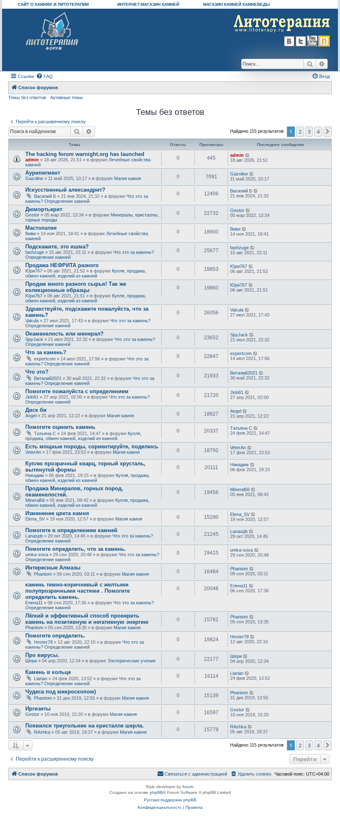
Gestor (32, 214)
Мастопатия (41, 228)
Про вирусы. (42, 655)
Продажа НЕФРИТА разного (62, 265)
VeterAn (33, 452)
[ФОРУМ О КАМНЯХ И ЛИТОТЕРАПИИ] (52, 31)
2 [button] (300, 131)
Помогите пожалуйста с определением (77, 391)
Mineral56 (35, 500)
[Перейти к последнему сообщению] (247, 155)
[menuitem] (44, 76)
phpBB (156, 792)
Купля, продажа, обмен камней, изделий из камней (85, 273)
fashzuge (34, 252)
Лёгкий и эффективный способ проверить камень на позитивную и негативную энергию (86, 619)
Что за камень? (45, 352)
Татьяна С (45, 433)
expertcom (45, 358)
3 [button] (309, 131)
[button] (327, 131)
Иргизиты (38, 708)
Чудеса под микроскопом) (60, 691)
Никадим (34, 475)
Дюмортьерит (43, 209)
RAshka (42, 732)
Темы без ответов (27, 97)
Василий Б (45, 196)
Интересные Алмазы (52, 567)
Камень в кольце (48, 672)
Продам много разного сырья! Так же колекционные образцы (75, 287)
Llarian (40, 678)
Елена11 (34, 602)
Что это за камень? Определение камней (86, 199)
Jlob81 (32, 396)
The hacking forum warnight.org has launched (84, 154)
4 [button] (318, 131)
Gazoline (34, 178)
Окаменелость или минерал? (64, 334)
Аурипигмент (42, 173)
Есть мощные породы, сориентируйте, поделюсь (91, 446)
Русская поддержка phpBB (170, 800)
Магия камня (127, 178)
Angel (30, 415)
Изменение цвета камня (57, 513)
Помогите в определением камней (71, 530)
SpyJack (34, 339)
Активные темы (66, 97)
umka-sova (36, 554)
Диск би (35, 410)
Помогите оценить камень (60, 427)
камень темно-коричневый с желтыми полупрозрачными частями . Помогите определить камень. (77, 590)
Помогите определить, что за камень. (75, 549)
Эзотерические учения (131, 660)
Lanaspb (34, 535)
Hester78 (43, 642)
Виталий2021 (47, 378)
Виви (30, 233)
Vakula (32, 320)
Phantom (43, 574)
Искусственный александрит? (65, 190)
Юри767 (33, 270)
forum (187, 786)
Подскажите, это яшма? (57, 246)
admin (32, 159)
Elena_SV (35, 518)
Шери (31, 660)
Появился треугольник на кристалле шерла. (84, 726)
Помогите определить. (55, 636)
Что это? (37, 372)
